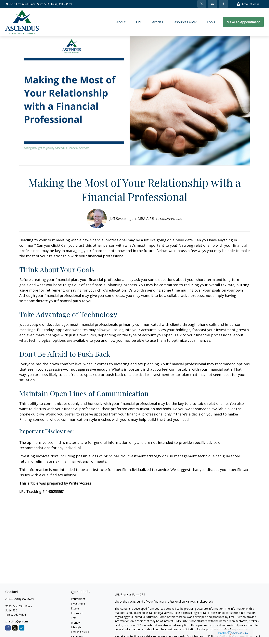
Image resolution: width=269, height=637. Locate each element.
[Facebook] (223, 4)
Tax (73, 618)
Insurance (77, 613)
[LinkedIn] (212, 4)
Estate (75, 608)
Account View (250, 4)
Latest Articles (80, 632)
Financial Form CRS (132, 594)
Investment (78, 604)
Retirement (78, 599)
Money (75, 622)
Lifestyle (76, 627)
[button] (121, 22)
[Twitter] (201, 4)
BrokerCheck (205, 601)
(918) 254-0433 (24, 599)
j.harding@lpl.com (16, 621)
